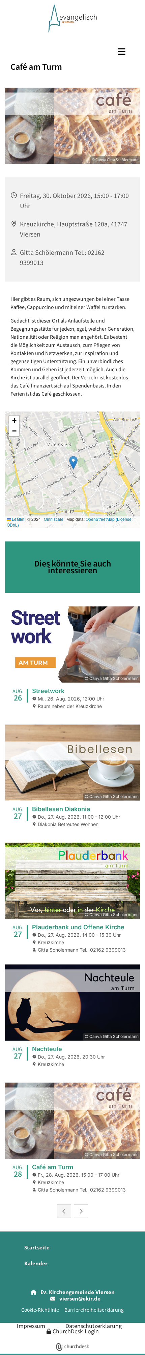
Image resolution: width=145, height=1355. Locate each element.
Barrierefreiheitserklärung (94, 1310)
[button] (72, 51)
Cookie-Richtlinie (40, 1310)
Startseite (37, 1247)
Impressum (31, 1325)
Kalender (36, 1263)
